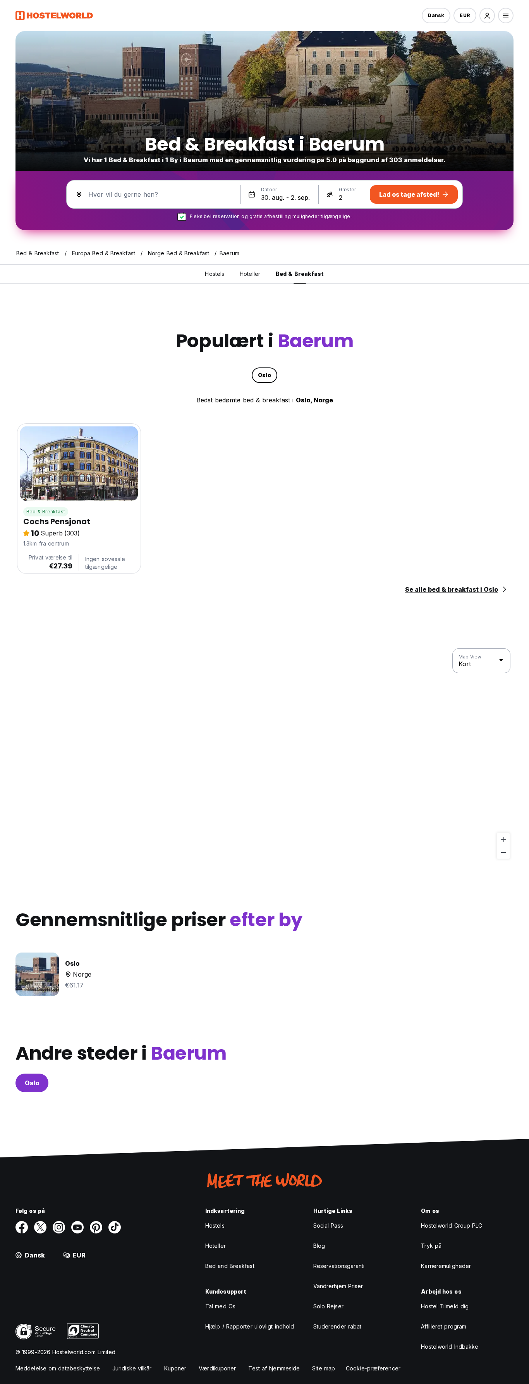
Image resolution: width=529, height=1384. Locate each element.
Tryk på (431, 1245)
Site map (323, 1368)
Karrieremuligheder (446, 1266)
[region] (264, 754)
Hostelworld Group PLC (451, 1225)
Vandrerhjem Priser (338, 1286)
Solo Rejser (328, 1306)
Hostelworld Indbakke (449, 1346)
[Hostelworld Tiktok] (114, 1227)
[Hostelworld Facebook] (21, 1227)
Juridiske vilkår (132, 1368)
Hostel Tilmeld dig (445, 1306)
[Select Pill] (487, 15)
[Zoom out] (503, 852)
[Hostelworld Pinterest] (96, 1227)
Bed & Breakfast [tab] (300, 273)
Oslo (32, 1083)
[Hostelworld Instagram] (59, 1227)
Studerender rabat (337, 1326)
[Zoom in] (503, 839)
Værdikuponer (217, 1368)
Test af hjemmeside (274, 1368)
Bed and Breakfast (229, 1266)
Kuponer (175, 1368)
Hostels (215, 1225)
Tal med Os (220, 1306)
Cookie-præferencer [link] (373, 1368)
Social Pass (328, 1225)
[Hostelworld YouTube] (77, 1227)
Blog (319, 1245)
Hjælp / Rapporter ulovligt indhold (249, 1326)
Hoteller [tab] (250, 273)
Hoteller (215, 1245)
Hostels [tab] (214, 273)
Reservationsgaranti (339, 1266)
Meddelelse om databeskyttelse (57, 1368)
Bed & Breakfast (45, 511)
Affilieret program (443, 1326)
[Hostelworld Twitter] (40, 1227)
